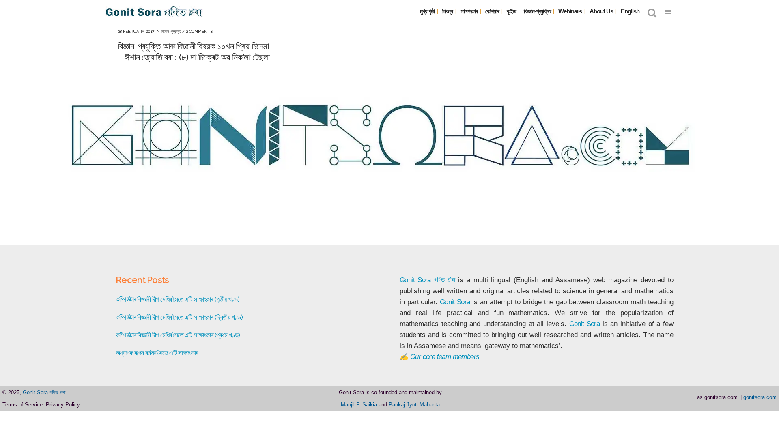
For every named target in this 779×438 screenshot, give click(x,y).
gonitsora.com (760, 397)
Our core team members (444, 357)
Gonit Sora (415, 280)
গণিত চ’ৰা (444, 280)
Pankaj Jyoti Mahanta (414, 405)
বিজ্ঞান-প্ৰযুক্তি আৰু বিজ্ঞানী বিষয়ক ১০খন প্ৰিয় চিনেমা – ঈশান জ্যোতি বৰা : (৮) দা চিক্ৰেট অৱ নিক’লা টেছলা (193, 51)
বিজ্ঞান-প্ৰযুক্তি (171, 31)
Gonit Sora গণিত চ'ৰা (44, 392)
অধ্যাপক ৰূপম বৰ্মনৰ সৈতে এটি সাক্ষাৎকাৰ (157, 353)
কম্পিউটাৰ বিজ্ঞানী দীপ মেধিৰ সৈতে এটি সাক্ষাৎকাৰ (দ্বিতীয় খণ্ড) (179, 317)
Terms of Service (22, 405)
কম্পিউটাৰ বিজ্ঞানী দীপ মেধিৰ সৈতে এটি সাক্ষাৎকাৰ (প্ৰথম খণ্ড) (178, 335)
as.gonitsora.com (717, 397)
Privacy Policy (63, 405)
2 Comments (199, 31)
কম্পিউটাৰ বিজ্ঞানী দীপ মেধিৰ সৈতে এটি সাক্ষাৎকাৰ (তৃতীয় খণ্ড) (177, 299)
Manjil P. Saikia (359, 405)
